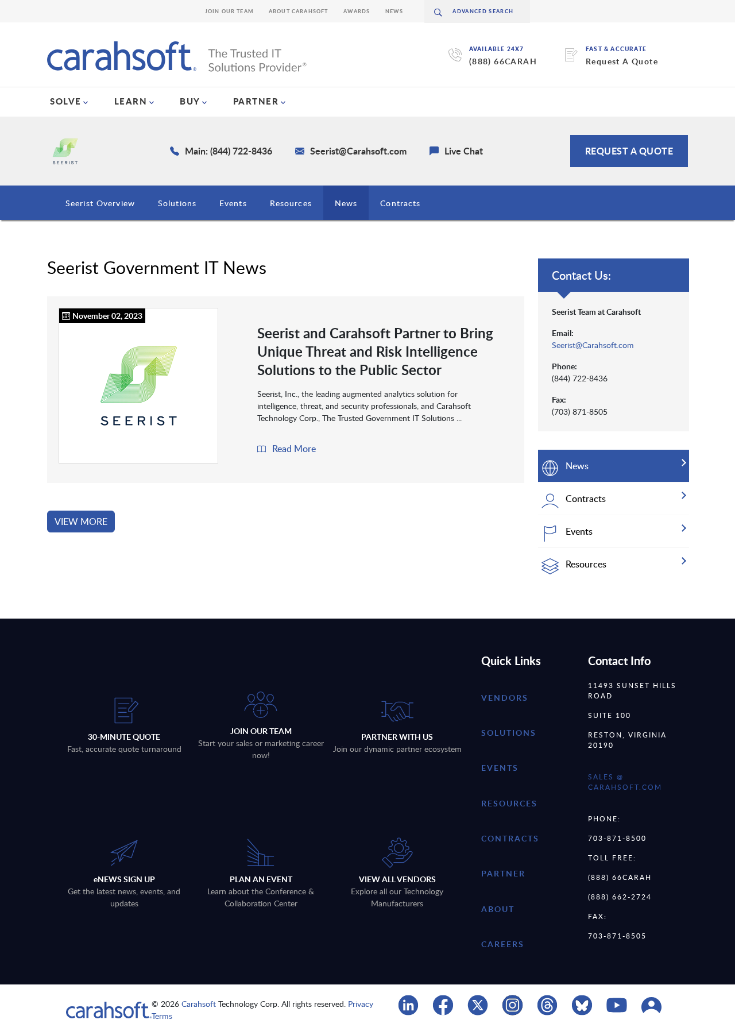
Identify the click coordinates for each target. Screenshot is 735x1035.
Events (233, 203)
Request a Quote (629, 150)
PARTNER (256, 101)
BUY (190, 101)
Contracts (400, 203)
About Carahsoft (298, 11)
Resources (291, 203)
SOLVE (66, 101)
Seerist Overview (100, 203)
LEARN (131, 101)
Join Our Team (229, 11)
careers (502, 944)
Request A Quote (622, 61)
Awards (356, 11)
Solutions (177, 203)
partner (503, 873)
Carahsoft (198, 1003)
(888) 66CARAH (503, 61)
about (497, 908)
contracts (510, 838)
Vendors (504, 697)
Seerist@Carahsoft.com (593, 344)
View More (81, 521)
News (394, 11)
